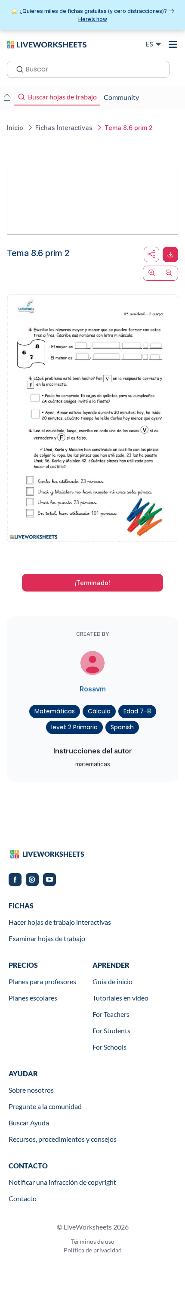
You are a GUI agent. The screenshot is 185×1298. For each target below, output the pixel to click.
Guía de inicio (112, 981)
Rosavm (93, 689)
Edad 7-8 (137, 711)
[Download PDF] (170, 254)
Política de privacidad (93, 1250)
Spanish (122, 727)
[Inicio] (46, 44)
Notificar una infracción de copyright (62, 1182)
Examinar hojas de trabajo (47, 938)
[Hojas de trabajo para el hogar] (7, 97)
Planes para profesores (42, 981)
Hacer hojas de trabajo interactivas (60, 922)
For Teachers (111, 1014)
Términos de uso (92, 1241)
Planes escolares (33, 998)
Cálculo (99, 711)
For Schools (109, 1047)
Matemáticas (54, 711)
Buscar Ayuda (29, 1122)
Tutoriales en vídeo (120, 998)
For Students (111, 1030)
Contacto (23, 1198)
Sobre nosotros (31, 1090)
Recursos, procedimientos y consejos (63, 1139)
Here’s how (92, 19)
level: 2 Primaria (74, 727)
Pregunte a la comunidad (45, 1106)
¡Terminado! (92, 582)
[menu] (173, 44)
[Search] (17, 68)
